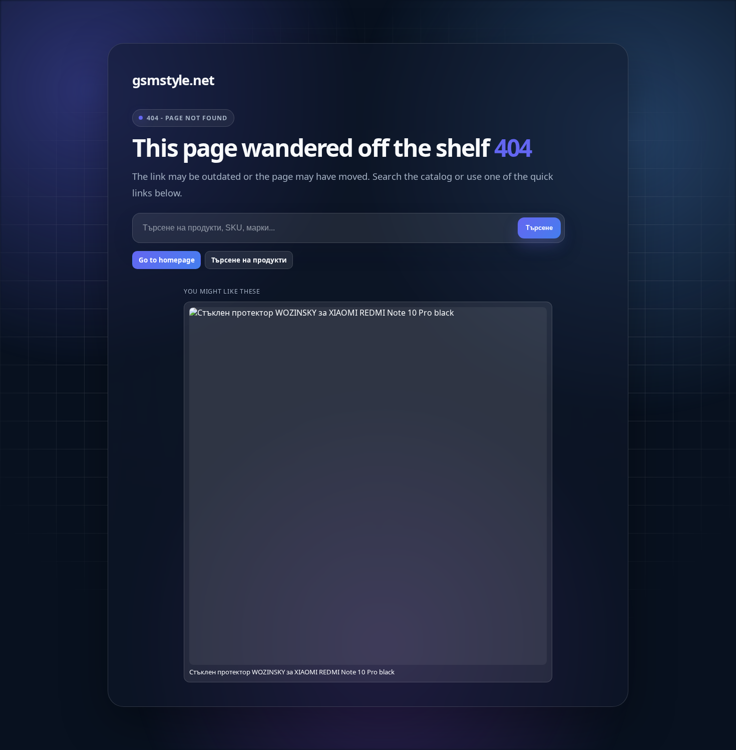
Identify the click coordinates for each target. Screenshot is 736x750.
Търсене (539, 228)
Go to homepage (167, 260)
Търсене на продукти (249, 260)
